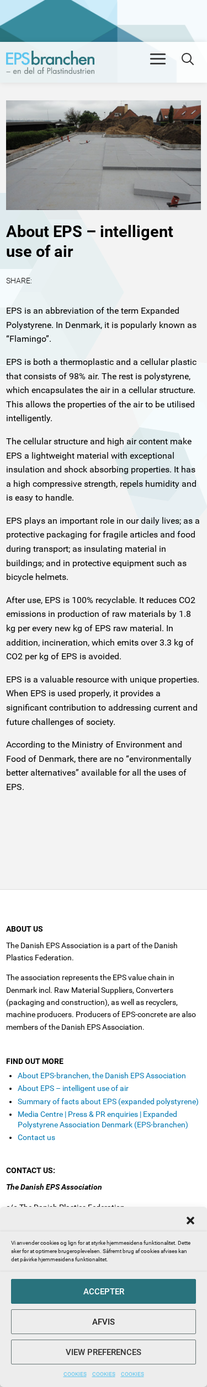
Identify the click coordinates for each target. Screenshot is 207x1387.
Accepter (103, 1292)
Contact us (36, 1137)
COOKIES (75, 1374)
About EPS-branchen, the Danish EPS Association (102, 1075)
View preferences (103, 1352)
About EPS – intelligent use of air (73, 1088)
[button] (190, 1220)
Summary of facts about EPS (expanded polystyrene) (108, 1101)
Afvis (103, 1322)
